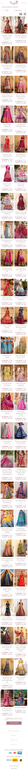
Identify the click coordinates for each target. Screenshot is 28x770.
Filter (6, 10)
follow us (14, 744)
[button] (14, 723)
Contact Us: (14, 740)
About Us (14, 735)
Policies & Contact (14, 731)
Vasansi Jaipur (14, 768)
